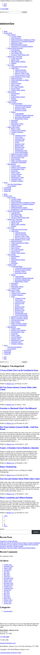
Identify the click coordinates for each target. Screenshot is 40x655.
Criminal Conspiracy (17, 132)
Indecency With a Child (22, 73)
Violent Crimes (11, 102)
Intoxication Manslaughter (22, 117)
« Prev (6, 516)
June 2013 (7, 593)
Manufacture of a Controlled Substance (22, 41)
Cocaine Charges (16, 36)
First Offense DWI (16, 53)
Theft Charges (11, 92)
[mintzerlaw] (14, 20)
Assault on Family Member (23, 107)
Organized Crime (16, 179)
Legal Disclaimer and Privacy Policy (10, 652)
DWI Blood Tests (16, 51)
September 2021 (8, 566)
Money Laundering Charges (19, 155)
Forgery (17, 142)
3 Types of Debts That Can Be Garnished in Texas (19, 370)
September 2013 (8, 588)
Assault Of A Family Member (8, 541)
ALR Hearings (15, 50)
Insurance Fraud (19, 144)
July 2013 (6, 591)
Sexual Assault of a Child (22, 75)
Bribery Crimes (15, 129)
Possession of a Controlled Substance (22, 46)
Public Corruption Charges (19, 161)
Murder (13, 112)
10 (4, 524)
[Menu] (0, 28)
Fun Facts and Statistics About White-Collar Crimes (20, 479)
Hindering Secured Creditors (19, 154)
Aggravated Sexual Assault (19, 66)
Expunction (14, 171)
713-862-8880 (4, 9)
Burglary (13, 95)
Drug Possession (16, 38)
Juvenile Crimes (16, 176)
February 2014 (8, 580)
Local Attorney (11, 186)
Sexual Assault (15, 88)
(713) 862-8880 (4, 637)
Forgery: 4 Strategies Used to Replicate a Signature (19, 448)
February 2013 (8, 600)
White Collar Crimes (13, 127)
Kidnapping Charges (17, 124)
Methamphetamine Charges (19, 45)
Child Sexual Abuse (21, 71)
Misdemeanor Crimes (17, 177)
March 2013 (7, 598)
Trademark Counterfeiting (18, 162)
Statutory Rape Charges (18, 90)
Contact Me (7, 191)
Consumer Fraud (20, 139)
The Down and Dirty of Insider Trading (11, 546)
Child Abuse (15, 68)
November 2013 (8, 585)
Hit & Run (14, 122)
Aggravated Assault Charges (23, 105)
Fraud (13, 134)
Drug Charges (11, 34)
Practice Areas (8, 33)
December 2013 (8, 583)
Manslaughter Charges (21, 118)
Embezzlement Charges (18, 97)
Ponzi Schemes (15, 159)
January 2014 (8, 581)
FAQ (5, 4)
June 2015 (7, 573)
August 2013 (7, 590)
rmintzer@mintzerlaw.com (8, 643)
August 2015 (7, 570)
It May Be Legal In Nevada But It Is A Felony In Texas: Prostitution (20, 543)
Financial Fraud (19, 140)
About (5, 182)
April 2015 (7, 576)
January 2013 (8, 601)
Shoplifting (14, 100)
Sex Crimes (10, 65)
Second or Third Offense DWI (20, 55)
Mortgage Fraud (19, 147)
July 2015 (6, 571)
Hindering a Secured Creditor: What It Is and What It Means (17, 548)
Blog (5, 5)
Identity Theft (15, 60)
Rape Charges (15, 85)
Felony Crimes (15, 172)
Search (2, 12)
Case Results (7, 187)
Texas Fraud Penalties (21, 152)
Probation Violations (17, 181)
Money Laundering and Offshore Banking (16, 498)
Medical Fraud (19, 145)
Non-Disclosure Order (17, 157)
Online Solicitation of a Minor (20, 80)
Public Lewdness (16, 83)
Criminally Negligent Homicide (24, 115)
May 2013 (7, 595)
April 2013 (7, 596)
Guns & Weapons (16, 174)
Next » (6, 526)
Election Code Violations (18, 167)
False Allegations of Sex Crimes (20, 76)
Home (5, 31)
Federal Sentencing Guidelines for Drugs (23, 40)
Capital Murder (19, 113)
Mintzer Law (10, 383)
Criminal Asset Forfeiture (18, 130)
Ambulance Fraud (20, 135)
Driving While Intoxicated (15, 48)
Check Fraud (19, 137)
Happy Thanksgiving (8, 467)
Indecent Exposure (16, 78)
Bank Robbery (15, 93)
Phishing (13, 63)
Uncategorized (8, 611)
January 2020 (8, 568)
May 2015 (7, 575)
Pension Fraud (19, 149)
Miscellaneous (11, 164)
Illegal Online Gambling (18, 61)
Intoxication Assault (21, 110)
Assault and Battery (17, 103)
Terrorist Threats (16, 125)
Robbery (13, 98)
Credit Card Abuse (16, 58)
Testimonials (7, 189)
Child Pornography (20, 70)
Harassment (14, 120)
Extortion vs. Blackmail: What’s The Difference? (18, 408)
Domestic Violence (20, 108)
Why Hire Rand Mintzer (14, 184)
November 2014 (8, 578)
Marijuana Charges (16, 43)
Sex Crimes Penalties (17, 87)
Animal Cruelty (15, 166)
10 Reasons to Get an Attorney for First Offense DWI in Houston (19, 544)
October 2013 (8, 586)
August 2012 (7, 603)
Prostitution (14, 82)
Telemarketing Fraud (21, 150)
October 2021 (8, 564)
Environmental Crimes (17, 169)
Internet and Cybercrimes (14, 56)
